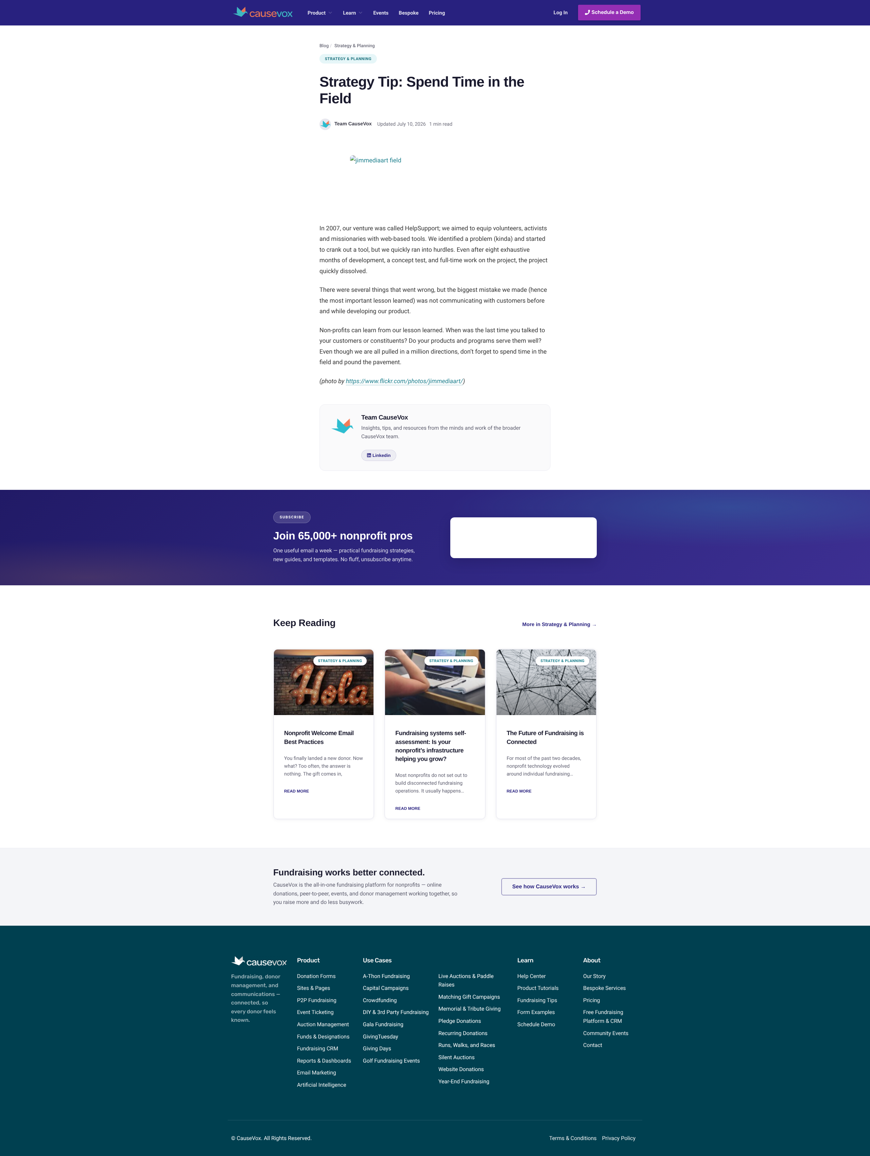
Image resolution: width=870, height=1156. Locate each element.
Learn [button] (349, 13)
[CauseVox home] (263, 15)
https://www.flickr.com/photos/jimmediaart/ (404, 381)
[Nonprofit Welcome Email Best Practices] (323, 682)
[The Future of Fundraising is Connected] (546, 682)
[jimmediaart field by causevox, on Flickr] (435, 185)
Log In (561, 13)
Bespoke (408, 13)
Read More (296, 791)
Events (380, 13)
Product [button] (317, 13)
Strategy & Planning (354, 46)
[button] (378, 455)
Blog (324, 46)
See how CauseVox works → (549, 887)
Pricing (437, 13)
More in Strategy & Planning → (559, 624)
